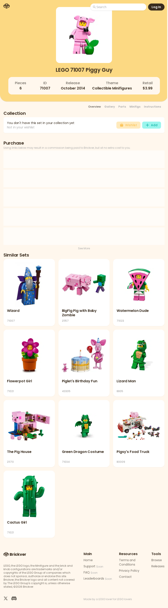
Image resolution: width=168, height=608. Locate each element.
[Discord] (14, 598)
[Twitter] (6, 598)
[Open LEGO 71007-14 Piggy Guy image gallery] (84, 35)
